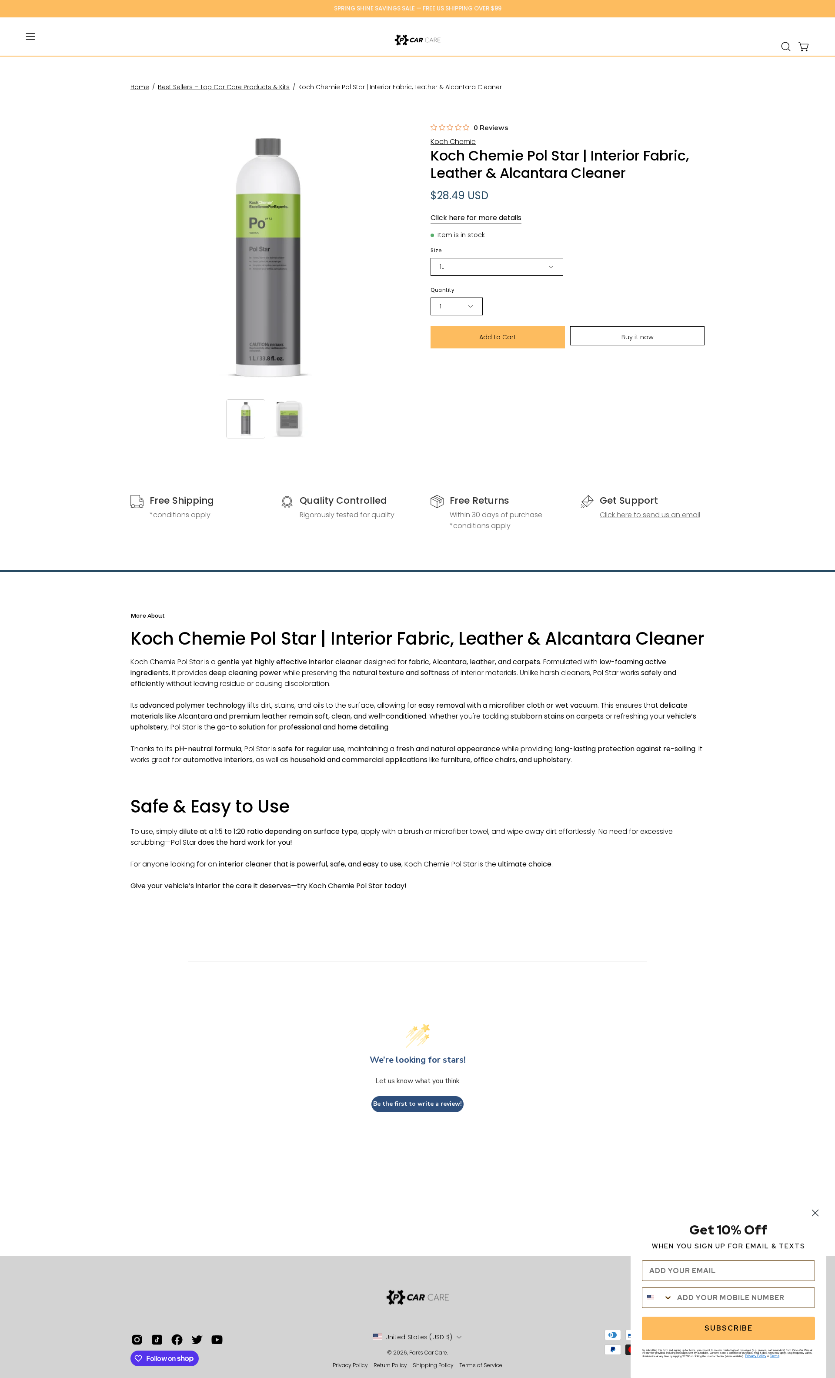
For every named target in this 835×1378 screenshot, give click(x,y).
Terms (774, 1356)
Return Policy (390, 1365)
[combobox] (657, 1298)
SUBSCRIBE (729, 1328)
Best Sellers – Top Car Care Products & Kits (224, 87)
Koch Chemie (453, 142)
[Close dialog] (815, 1213)
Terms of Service (480, 1365)
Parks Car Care (428, 1352)
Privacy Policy (351, 1365)
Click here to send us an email (650, 515)
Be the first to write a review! (417, 1104)
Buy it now (637, 337)
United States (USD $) (419, 1337)
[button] (786, 46)
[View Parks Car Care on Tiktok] (157, 1339)
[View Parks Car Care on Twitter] (197, 1339)
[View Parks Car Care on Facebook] (177, 1339)
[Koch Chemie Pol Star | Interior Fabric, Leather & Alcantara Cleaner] (245, 418)
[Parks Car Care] (417, 40)
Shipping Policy (434, 1365)
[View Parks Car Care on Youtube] (217, 1339)
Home (139, 87)
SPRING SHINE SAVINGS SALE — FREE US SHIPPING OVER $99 (417, 8)
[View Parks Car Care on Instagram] (137, 1339)
